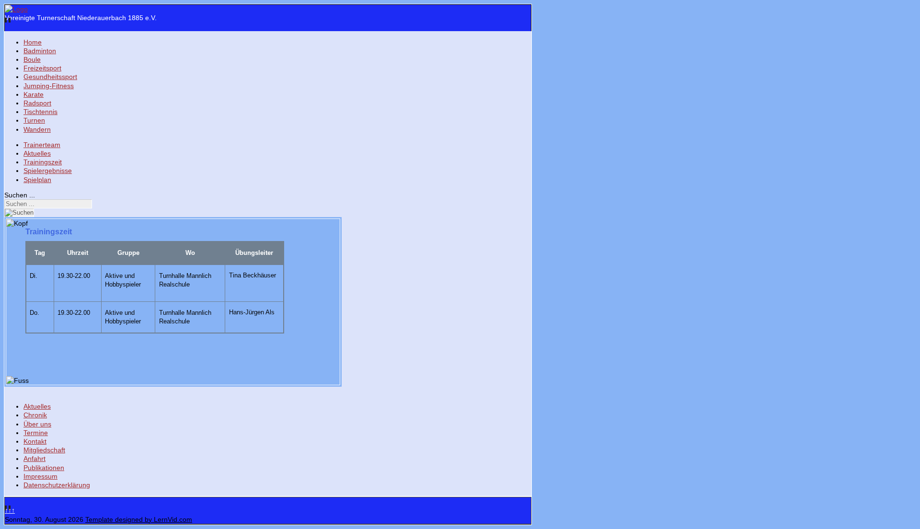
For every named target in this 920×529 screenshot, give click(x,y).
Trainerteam (41, 145)
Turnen (34, 120)
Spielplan (37, 180)
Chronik (35, 415)
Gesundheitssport (50, 76)
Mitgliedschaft (44, 450)
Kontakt (34, 441)
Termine (35, 433)
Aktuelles (37, 153)
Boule (32, 59)
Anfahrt (34, 458)
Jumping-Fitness (48, 86)
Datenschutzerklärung (56, 485)
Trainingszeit (42, 162)
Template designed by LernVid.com (138, 519)
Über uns (37, 424)
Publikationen (43, 468)
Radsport (37, 103)
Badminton (39, 51)
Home (32, 42)
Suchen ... (19, 195)
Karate (33, 94)
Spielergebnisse (47, 170)
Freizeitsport (42, 68)
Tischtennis (40, 111)
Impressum (40, 476)
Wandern (37, 129)
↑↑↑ (10, 510)
